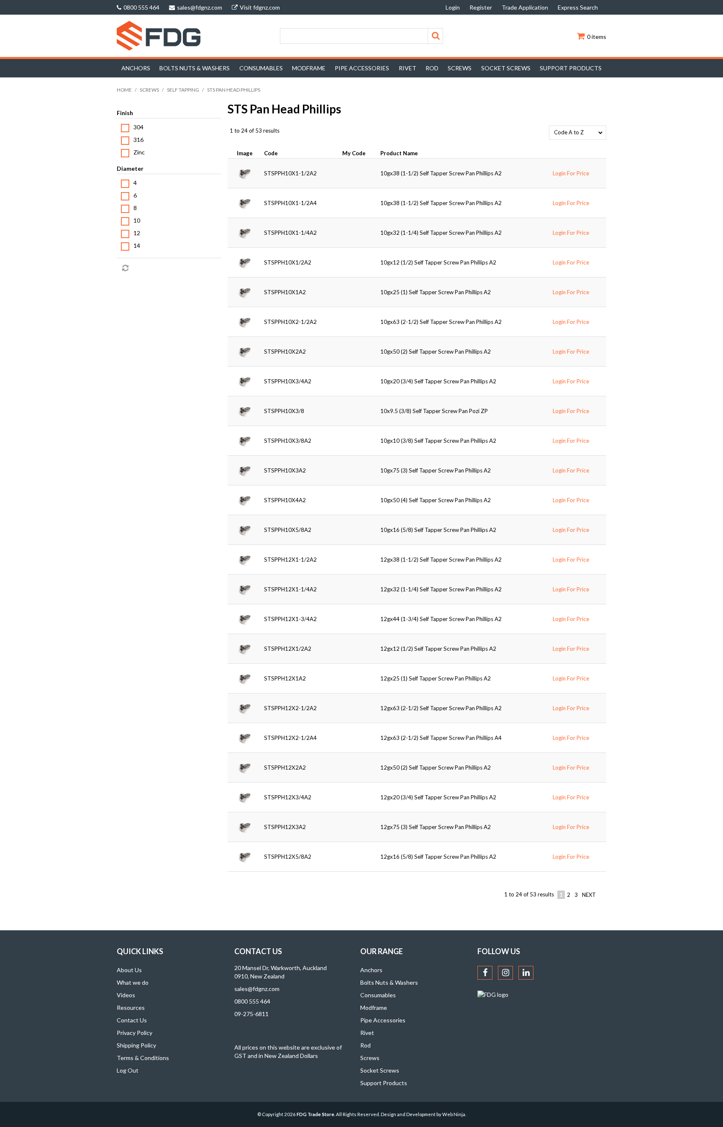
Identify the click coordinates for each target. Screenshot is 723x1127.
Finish (125, 112)
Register (480, 7)
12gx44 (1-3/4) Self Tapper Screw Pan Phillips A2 (441, 619)
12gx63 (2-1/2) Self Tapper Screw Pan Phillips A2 (441, 708)
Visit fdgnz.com (260, 7)
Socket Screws (506, 68)
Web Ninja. (454, 1114)
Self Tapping (183, 90)
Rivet (407, 68)
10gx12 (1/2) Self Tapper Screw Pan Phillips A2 (438, 262)
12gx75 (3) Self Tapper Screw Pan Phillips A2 (435, 827)
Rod (432, 68)
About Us (129, 969)
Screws (460, 68)
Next (589, 894)
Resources (131, 1007)
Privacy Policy (134, 1032)
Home (124, 90)
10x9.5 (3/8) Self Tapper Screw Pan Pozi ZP (434, 411)
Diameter (130, 168)
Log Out (127, 1070)
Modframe (309, 68)
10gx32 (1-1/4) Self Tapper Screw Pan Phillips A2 (441, 232)
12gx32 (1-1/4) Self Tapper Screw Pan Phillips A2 (441, 589)
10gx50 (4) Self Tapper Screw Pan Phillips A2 (435, 500)
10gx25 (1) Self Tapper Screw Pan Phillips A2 (435, 292)
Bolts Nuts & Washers (194, 68)
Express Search (578, 7)
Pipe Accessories (362, 68)
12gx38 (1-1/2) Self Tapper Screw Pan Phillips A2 (441, 559)
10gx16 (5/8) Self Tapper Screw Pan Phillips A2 (438, 529)
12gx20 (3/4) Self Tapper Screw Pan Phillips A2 (438, 797)
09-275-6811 (251, 1013)
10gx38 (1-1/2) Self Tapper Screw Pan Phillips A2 (441, 173)
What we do (133, 982)
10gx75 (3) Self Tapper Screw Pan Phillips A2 (435, 470)
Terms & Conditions (143, 1057)
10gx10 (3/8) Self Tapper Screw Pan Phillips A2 (438, 440)
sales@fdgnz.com (199, 7)
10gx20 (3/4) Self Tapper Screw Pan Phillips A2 (438, 381)
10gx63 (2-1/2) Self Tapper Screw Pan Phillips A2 (441, 321)
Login (453, 7)
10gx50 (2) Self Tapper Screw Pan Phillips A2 (435, 351)
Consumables (261, 68)
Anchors (135, 68)
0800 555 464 (141, 7)
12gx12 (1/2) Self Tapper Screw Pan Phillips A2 (438, 648)
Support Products (571, 68)
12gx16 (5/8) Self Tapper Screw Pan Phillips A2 (438, 856)
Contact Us (132, 1020)
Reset (124, 268)
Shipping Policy (136, 1045)
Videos (126, 995)
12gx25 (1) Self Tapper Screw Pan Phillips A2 (435, 678)
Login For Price (571, 173)
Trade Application (525, 7)
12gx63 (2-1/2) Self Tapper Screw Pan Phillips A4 (441, 737)
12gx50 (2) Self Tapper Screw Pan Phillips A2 (435, 767)
